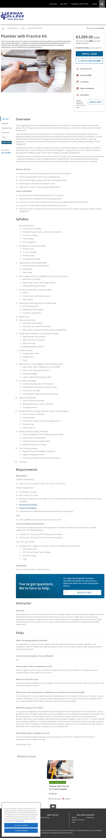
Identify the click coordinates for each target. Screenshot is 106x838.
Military (74, 817)
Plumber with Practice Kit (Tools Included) (59, 787)
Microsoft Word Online (28, 504)
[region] (21, 819)
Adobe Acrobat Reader (28, 508)
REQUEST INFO (95, 102)
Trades (23, 28)
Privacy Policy (68, 833)
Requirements (7, 128)
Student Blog (90, 817)
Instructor (6, 133)
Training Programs (12, 28)
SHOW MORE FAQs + (24, 744)
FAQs (4, 137)
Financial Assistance (78, 820)
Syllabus (5, 123)
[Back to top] (53, 814)
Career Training (44, 817)
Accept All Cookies (21, 825)
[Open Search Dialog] (102, 3)
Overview (5, 119)
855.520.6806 (6, 153)
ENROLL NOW (89, 53)
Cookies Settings (21, 830)
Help (73, 822)
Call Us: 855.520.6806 (95, 28)
